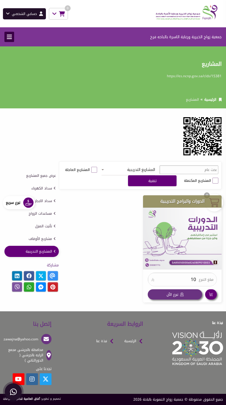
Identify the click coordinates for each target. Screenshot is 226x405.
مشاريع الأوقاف (40, 239)
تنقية (152, 180)
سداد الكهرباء (41, 188)
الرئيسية (210, 99)
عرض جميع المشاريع (41, 175)
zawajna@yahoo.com (21, 339)
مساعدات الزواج (40, 213)
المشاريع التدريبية (39, 251)
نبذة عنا (101, 341)
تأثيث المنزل (43, 226)
